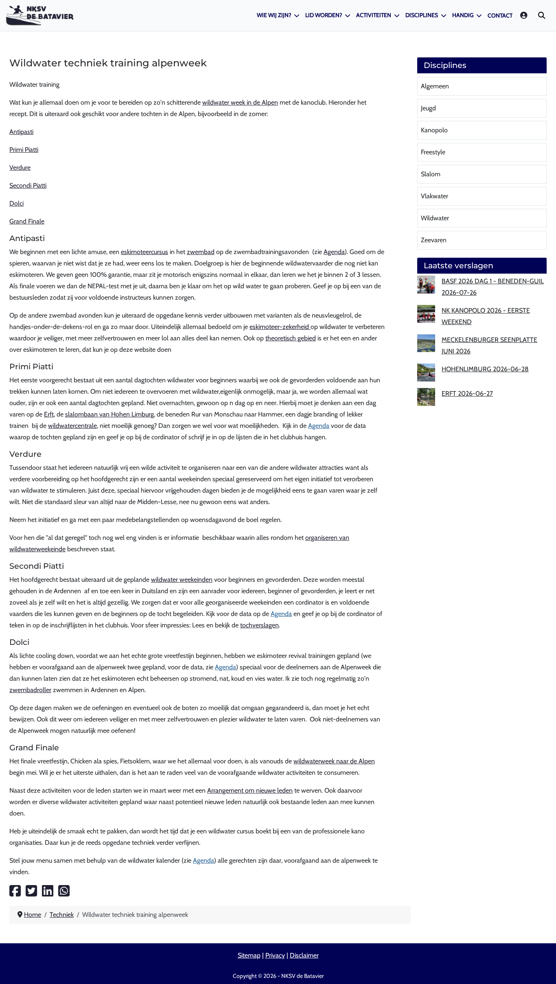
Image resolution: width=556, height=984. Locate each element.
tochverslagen (259, 625)
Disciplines (421, 15)
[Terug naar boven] (541, 968)
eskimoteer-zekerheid (280, 327)
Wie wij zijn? (274, 15)
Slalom (430, 174)
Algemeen (435, 86)
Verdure (20, 167)
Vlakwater (434, 196)
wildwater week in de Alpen (240, 102)
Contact (500, 15)
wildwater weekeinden (181, 579)
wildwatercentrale (72, 426)
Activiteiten (373, 15)
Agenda (334, 252)
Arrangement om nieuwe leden (250, 790)
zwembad (201, 252)
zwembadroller (30, 690)
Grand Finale (26, 221)
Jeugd (428, 108)
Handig (462, 15)
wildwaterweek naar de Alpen (334, 761)
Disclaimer (304, 955)
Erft (49, 414)
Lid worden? (323, 15)
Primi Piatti (23, 149)
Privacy (275, 955)
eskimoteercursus (144, 252)
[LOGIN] (524, 15)
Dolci (16, 203)
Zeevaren (434, 240)
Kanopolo (434, 130)
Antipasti (21, 132)
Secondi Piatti (27, 185)
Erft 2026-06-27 (467, 393)
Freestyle (433, 152)
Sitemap (249, 955)
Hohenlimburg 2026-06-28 (485, 369)
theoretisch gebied (290, 338)
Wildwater (435, 218)
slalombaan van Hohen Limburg (109, 414)
